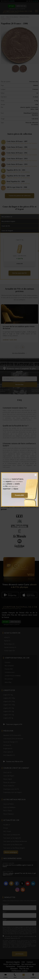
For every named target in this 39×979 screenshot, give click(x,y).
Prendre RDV (19, 495)
